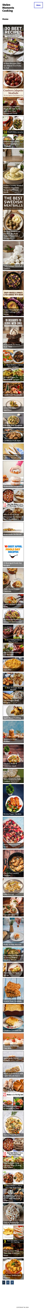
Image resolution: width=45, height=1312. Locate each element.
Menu (38, 5)
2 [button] (7, 1282)
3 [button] (12, 1282)
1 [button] (3, 1282)
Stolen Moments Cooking (8, 8)
